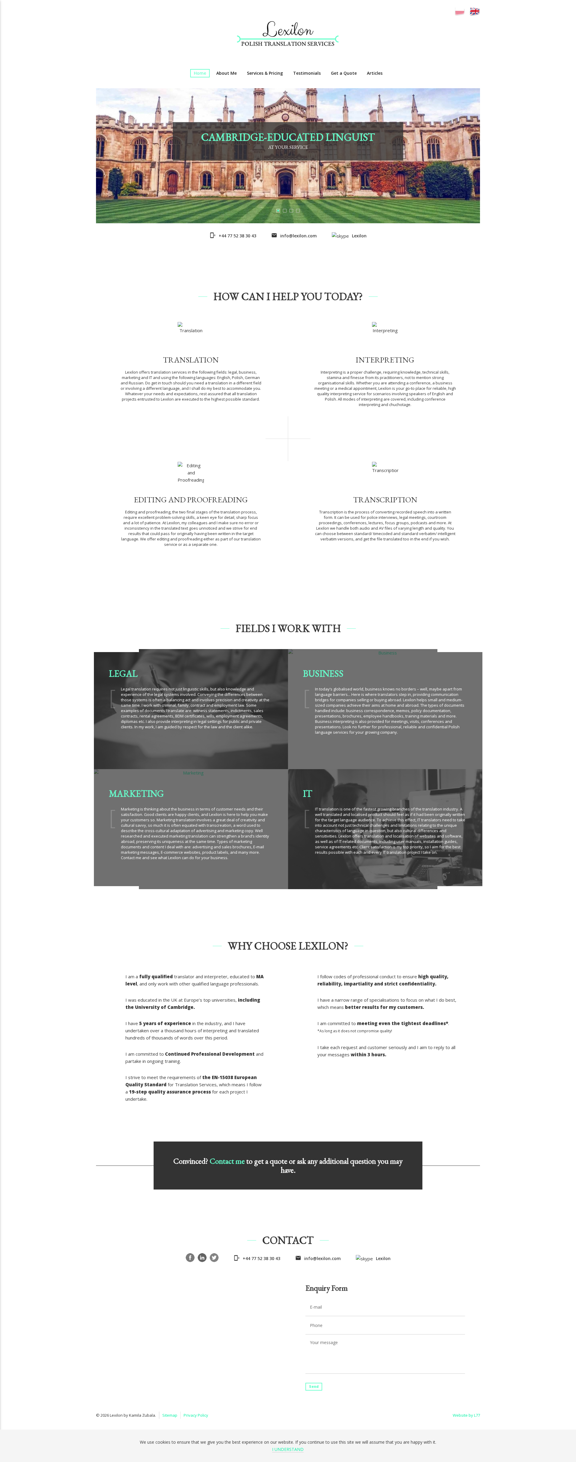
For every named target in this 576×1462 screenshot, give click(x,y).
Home (200, 73)
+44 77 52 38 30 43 (237, 236)
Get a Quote (344, 73)
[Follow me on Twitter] (214, 1257)
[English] (475, 11)
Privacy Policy (196, 1415)
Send (314, 1386)
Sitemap (169, 1415)
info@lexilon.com (298, 236)
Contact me (227, 1161)
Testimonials (307, 73)
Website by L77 (466, 1415)
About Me (226, 73)
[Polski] (459, 11)
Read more (191, 411)
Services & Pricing (265, 73)
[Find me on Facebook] (190, 1257)
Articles (374, 73)
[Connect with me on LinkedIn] (202, 1257)
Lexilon (359, 236)
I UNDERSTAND (288, 1449)
